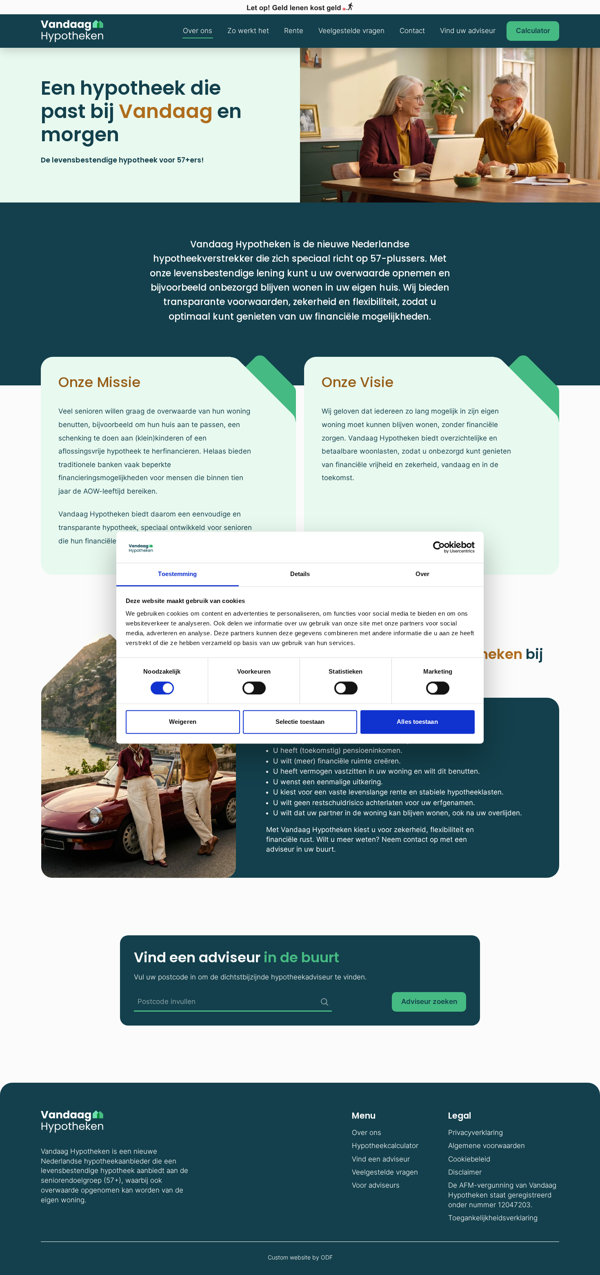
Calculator (533, 31)
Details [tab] (300, 574)
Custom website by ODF (300, 1257)
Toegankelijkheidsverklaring (493, 1218)
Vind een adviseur (381, 1159)
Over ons (197, 31)
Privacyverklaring (475, 1132)
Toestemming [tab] (177, 574)
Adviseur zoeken (429, 1001)
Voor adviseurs (376, 1185)
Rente (293, 31)
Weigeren (182, 722)
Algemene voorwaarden (486, 1145)
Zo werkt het (248, 31)
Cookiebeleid (469, 1159)
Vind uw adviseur (468, 31)
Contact (412, 31)
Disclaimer (465, 1172)
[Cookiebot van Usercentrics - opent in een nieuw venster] (439, 547)
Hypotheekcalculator (385, 1145)
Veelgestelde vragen (351, 31)
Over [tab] (422, 574)
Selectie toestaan (300, 722)
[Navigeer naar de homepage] (72, 31)
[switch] (254, 687)
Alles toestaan (417, 722)
